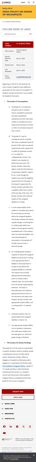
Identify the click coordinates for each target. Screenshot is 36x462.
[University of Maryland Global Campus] (6, 2)
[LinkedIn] (11, 426)
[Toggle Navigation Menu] (33, 2)
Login (23, 2)
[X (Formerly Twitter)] (24, 426)
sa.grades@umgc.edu (23, 77)
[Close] (34, 455)
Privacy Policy (14, 459)
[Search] (28, 2)
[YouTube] (5, 432)
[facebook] (5, 426)
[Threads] (30, 426)
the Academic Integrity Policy (13, 366)
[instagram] (18, 426)
